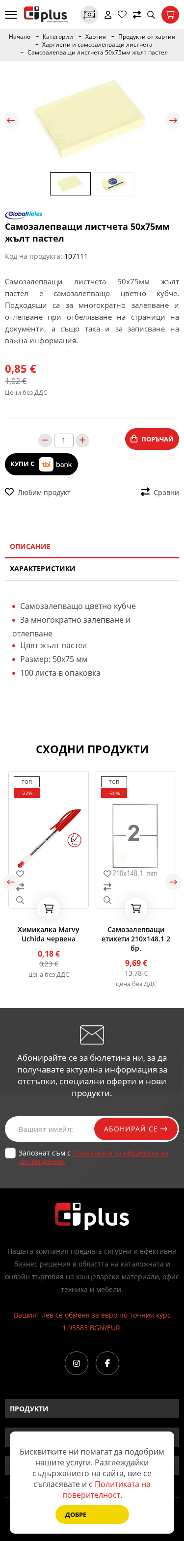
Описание (30, 546)
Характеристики (43, 568)
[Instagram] (76, 1363)
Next (173, 120)
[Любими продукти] (122, 15)
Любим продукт (44, 492)
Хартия (95, 37)
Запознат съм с (94, 1157)
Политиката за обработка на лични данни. (94, 1157)
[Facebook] (107, 1363)
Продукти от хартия (146, 37)
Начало (19, 37)
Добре (75, 1514)
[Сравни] (137, 15)
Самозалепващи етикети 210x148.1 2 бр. (136, 939)
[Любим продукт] (48, 873)
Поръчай (157, 439)
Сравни (166, 492)
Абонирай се (132, 1128)
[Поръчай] (48, 908)
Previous (10, 120)
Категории (58, 37)
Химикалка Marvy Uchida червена (48, 934)
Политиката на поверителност (106, 1489)
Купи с (23, 463)
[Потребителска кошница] (170, 15)
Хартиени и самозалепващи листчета (97, 45)
